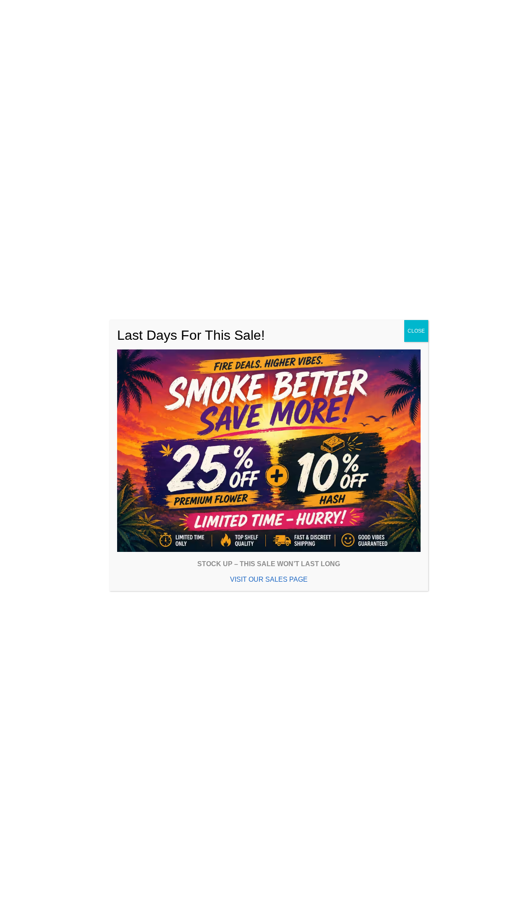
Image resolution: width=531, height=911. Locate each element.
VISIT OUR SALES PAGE (269, 579)
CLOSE (416, 331)
